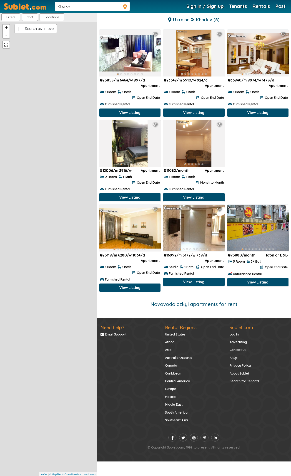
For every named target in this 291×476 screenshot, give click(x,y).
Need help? (112, 327)
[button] (52, 17)
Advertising (238, 342)
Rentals (261, 6)
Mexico (170, 397)
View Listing (129, 112)
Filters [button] (10, 17)
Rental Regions (180, 327)
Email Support (115, 334)
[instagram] (194, 437)
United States (175, 334)
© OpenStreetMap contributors (79, 474)
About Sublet (239, 373)
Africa (169, 342)
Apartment (150, 85)
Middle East (174, 404)
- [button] (6, 35)
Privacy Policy (240, 365)
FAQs (234, 358)
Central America (177, 381)
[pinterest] (204, 437)
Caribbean (173, 373)
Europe (170, 389)
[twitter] (183, 437)
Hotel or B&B (276, 255)
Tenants (238, 6)
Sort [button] (30, 17)
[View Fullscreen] (6, 44)
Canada (171, 365)
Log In (234, 334)
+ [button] (6, 28)
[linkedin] (215, 437)
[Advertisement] (257, 150)
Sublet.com (241, 327)
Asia (168, 350)
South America (176, 412)
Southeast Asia (176, 420)
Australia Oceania (178, 358)
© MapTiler (55, 474)
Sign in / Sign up (205, 6)
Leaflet (43, 474)
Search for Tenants (244, 381)
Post (280, 6)
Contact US (238, 350)
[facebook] (172, 437)
